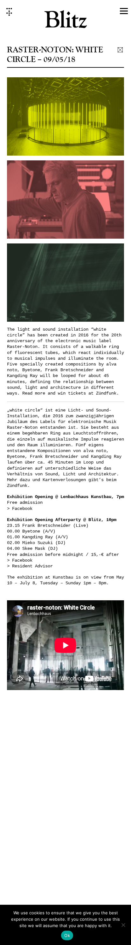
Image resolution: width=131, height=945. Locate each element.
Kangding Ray (37, 537)
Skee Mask (33, 548)
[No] (123, 925)
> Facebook (19, 508)
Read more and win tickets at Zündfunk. (70, 393)
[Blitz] (65, 21)
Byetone (31, 531)
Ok (67, 935)
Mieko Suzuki (37, 542)
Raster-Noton (22, 346)
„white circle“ (25, 410)
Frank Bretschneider (46, 525)
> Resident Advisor (30, 566)
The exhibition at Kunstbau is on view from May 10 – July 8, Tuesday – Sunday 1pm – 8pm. (65, 580)
